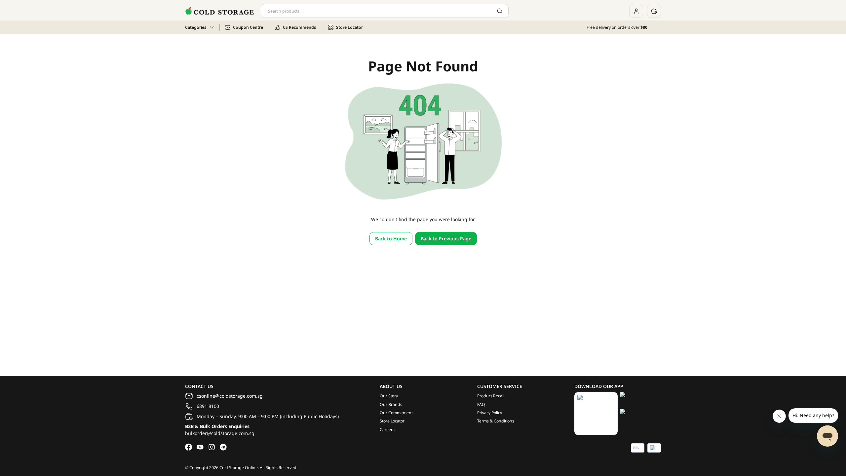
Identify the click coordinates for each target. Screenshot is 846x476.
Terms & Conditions (495, 421)
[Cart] (654, 11)
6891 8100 (208, 406)
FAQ (481, 404)
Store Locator (392, 421)
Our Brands (391, 404)
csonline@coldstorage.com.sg (230, 396)
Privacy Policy (489, 413)
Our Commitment (396, 413)
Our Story (389, 396)
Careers (387, 429)
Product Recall (490, 396)
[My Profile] (636, 11)
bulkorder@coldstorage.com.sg (219, 433)
